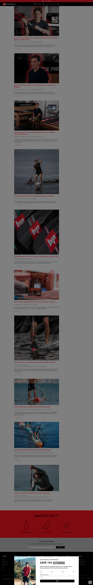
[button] (77, 557)
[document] (46, 292)
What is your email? (44, 574)
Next (57, 581)
